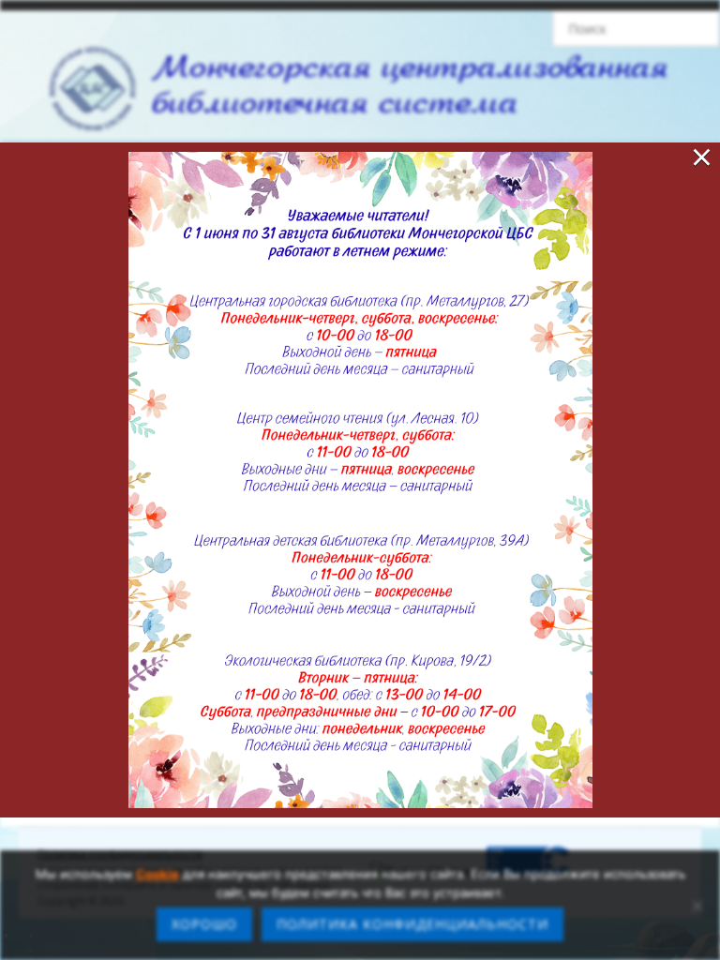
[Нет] (696, 905)
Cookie (157, 873)
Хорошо (204, 924)
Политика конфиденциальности (412, 924)
